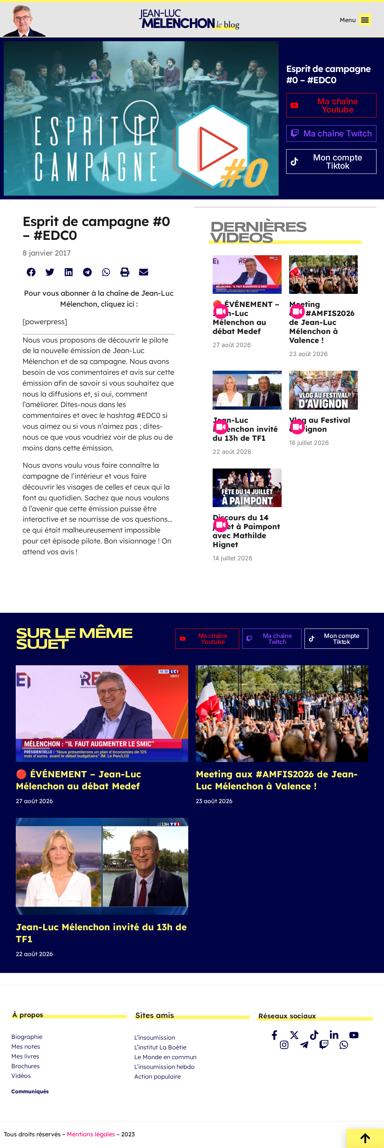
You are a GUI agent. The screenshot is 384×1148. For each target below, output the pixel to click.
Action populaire (157, 1076)
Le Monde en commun (165, 1057)
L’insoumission (154, 1037)
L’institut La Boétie (160, 1047)
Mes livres (25, 1056)
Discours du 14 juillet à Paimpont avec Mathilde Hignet (246, 531)
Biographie (26, 1036)
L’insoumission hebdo (164, 1066)
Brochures (25, 1066)
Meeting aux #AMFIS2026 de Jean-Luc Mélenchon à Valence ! (323, 322)
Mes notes (25, 1046)
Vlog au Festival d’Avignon (319, 424)
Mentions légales (91, 1134)
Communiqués (30, 1091)
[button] (365, 19)
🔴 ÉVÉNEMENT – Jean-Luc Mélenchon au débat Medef (246, 317)
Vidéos (21, 1075)
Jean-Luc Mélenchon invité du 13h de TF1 (245, 429)
